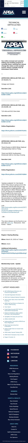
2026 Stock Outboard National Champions (15, 297)
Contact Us (14, 429)
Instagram (15, 353)
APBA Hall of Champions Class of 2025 (14, 334)
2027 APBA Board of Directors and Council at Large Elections (13, 292)
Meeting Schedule (14, 417)
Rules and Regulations (14, 373)
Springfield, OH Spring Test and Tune (13, 316)
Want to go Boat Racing (13, 384)
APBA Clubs (14, 434)
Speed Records (14, 409)
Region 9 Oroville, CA (10, 337)
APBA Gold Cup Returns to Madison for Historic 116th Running (14, 304)
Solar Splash (8, 307)
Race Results (13, 403)
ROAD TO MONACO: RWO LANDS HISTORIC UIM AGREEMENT (14, 313)
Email (16, 33)
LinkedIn (4, 33)
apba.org (10, 223)
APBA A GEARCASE (10, 319)
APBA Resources (13, 368)
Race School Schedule (14, 419)
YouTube (14, 357)
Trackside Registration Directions (13, 294)
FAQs (13, 371)
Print (4, 37)
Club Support (13, 379)
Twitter (16, 29)
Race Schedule (14, 401)
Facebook (5, 29)
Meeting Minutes (14, 376)
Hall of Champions (14, 414)
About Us (13, 426)
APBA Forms (13, 381)
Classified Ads (14, 387)
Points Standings (13, 406)
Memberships (13, 394)
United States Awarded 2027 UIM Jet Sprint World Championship (14, 310)
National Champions (14, 411)
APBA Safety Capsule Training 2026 (13, 332)
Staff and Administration (13, 432)
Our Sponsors (14, 437)
